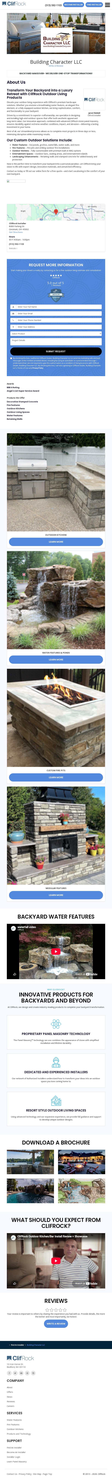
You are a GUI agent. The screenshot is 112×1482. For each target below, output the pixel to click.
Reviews (11, 1401)
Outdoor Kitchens (15, 1429)
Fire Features (13, 1424)
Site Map (37, 1474)
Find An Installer (14, 1447)
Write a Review (56, 1323)
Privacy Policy (38, 368)
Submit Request (56, 351)
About (9, 1387)
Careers (10, 1406)
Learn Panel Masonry (17, 1461)
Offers (10, 1392)
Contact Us (12, 1474)
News (9, 1396)
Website (12, 248)
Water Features (14, 1419)
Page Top (47, 1474)
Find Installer (94, 4)
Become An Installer (16, 1452)
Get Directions (16, 232)
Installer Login (13, 1456)
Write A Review (56, 65)
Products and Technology (19, 1433)
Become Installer (73, 4)
